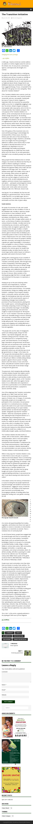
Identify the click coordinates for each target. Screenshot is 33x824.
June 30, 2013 (6, 18)
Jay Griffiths (7, 636)
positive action (18, 636)
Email (3, 690)
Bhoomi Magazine (17, 18)
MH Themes (27, 822)
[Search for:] (16, 707)
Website (4, 695)
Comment (4, 672)
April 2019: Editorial (7, 799)
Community (9, 633)
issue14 (18, 633)
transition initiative (20, 639)
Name (4, 685)
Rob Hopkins (7, 639)
